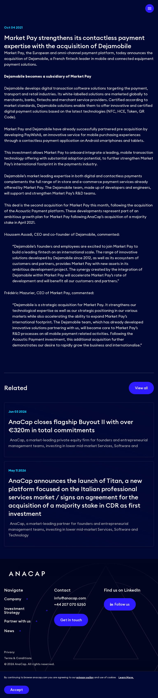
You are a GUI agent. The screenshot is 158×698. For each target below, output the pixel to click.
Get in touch (71, 620)
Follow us (122, 604)
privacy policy (85, 677)
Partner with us (17, 621)
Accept (16, 690)
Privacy (9, 652)
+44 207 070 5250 (70, 604)
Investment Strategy (14, 610)
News (9, 631)
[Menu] (149, 8)
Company (12, 599)
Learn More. (126, 677)
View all (141, 388)
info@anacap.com (70, 598)
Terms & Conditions (17, 658)
